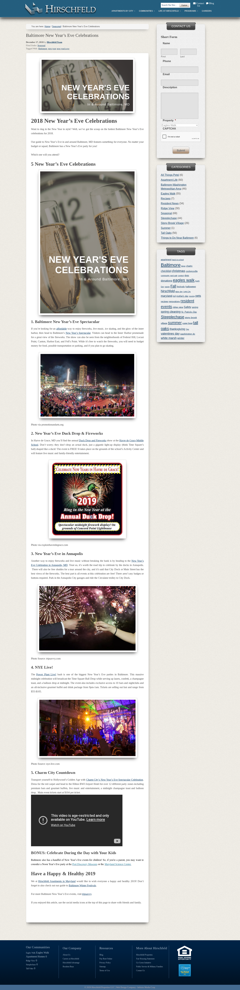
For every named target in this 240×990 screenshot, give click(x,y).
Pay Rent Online (105, 959)
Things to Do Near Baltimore (177, 237)
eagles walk (184, 280)
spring (195, 307)
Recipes (165, 198)
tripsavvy (86, 894)
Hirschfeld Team (54, 42)
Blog (211, 3)
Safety (187, 307)
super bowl (187, 323)
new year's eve (63, 48)
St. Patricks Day (189, 312)
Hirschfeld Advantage (71, 963)
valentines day (170, 333)
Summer (166, 228)
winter (180, 338)
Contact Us (200, 4)
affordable (61, 328)
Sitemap (102, 966)
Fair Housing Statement (145, 959)
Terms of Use (104, 970)
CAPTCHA (169, 128)
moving (192, 296)
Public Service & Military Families (149, 966)
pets (198, 295)
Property (169, 120)
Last (182, 56)
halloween (190, 286)
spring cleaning (171, 311)
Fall (173, 286)
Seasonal (41, 45)
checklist (166, 271)
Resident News (170, 203)
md (174, 296)
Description (170, 87)
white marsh (169, 338)
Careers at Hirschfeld (71, 959)
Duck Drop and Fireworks (92, 440)
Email (166, 74)
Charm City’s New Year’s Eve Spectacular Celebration (114, 779)
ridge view (178, 307)
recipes (164, 301)
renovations (174, 301)
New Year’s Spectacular (78, 333)
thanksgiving (177, 329)
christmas (178, 271)
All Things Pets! (170, 175)
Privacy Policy (105, 963)
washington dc (187, 334)
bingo (183, 266)
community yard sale (169, 276)
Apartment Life (169, 179)
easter (167, 287)
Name (166, 43)
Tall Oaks (166, 232)
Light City (187, 292)
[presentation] (181, 137)
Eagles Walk (168, 193)
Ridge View (167, 208)
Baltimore (42, 48)
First (163, 56)
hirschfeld (168, 291)
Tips (187, 329)
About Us (66, 955)
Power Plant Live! (46, 674)
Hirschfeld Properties (144, 955)
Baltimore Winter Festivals (82, 885)
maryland (166, 295)
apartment (166, 259)
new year (52, 48)
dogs (186, 275)
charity (189, 266)
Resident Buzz (68, 966)
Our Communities (38, 947)
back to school (178, 260)
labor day (179, 292)
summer (175, 323)
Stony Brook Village (172, 223)
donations (166, 280)
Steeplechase (169, 218)
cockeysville (192, 271)
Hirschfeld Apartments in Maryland (57, 881)
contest (181, 276)
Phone (167, 61)
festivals (181, 286)
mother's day (182, 296)
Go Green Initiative (143, 963)
